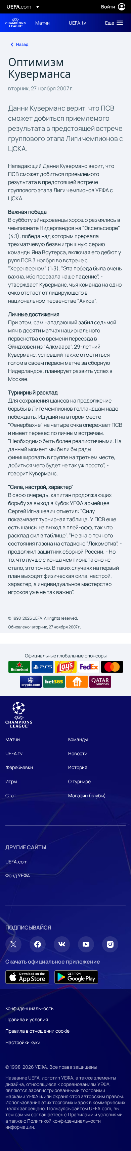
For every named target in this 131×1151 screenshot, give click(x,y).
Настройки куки (22, 1042)
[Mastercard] (112, 667)
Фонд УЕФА (17, 875)
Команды (78, 739)
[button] (112, 23)
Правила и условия (26, 1019)
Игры (11, 781)
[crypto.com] (31, 682)
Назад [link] (22, 44)
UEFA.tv (14, 753)
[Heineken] (19, 667)
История (77, 767)
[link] (42, 23)
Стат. (11, 795)
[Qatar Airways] (100, 682)
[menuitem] (46, 23)
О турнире (79, 781)
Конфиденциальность (29, 1008)
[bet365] (54, 682)
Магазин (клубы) (87, 795)
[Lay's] (66, 667)
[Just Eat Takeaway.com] (77, 682)
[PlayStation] (42, 667)
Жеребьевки (19, 767)
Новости (77, 753)
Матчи (12, 739)
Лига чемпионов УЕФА (15, 22)
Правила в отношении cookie (37, 1031)
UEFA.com (16, 861)
